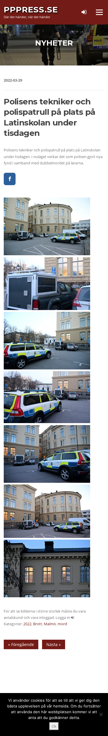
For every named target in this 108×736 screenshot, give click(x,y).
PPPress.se (31, 9)
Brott (37, 623)
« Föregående (21, 644)
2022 (27, 623)
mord (62, 623)
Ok (54, 726)
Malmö (50, 623)
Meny (99, 12)
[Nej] (101, 714)
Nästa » (53, 644)
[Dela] (10, 179)
